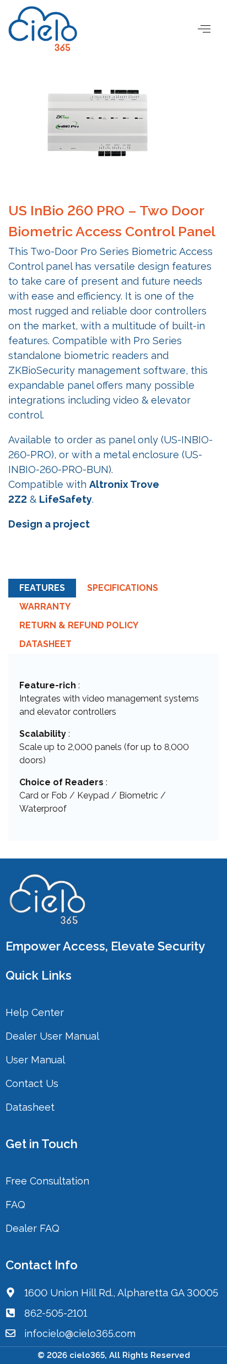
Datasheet (30, 1107)
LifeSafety (65, 499)
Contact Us (33, 1083)
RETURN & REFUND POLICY (78, 625)
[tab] (42, 588)
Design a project (49, 524)
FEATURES (42, 588)
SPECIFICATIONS (122, 588)
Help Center (35, 1012)
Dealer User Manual (52, 1036)
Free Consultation (47, 1181)
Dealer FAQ (33, 1228)
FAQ (15, 1204)
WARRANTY (45, 606)
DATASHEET (45, 644)
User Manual (35, 1060)
